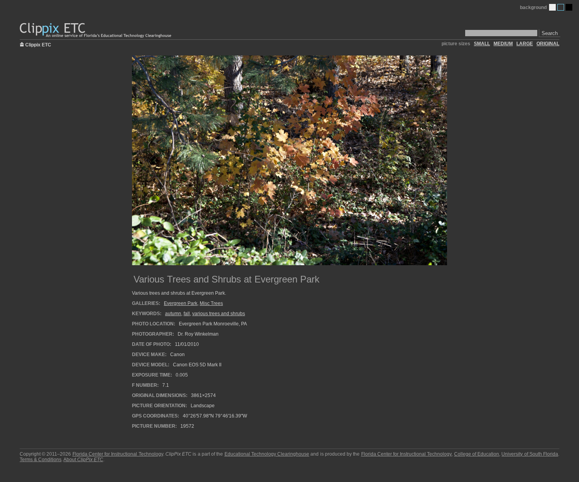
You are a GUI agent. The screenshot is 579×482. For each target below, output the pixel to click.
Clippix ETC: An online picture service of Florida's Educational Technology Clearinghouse (96, 30)
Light (552, 7)
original (547, 43)
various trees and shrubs (218, 313)
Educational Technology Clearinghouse (267, 454)
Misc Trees (211, 303)
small (482, 43)
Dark (569, 7)
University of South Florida (529, 454)
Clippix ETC (38, 44)
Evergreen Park (180, 303)
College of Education (476, 454)
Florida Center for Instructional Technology (117, 454)
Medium (560, 7)
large (524, 43)
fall (187, 313)
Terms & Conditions (40, 459)
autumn (173, 313)
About (83, 459)
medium (503, 43)
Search (550, 33)
